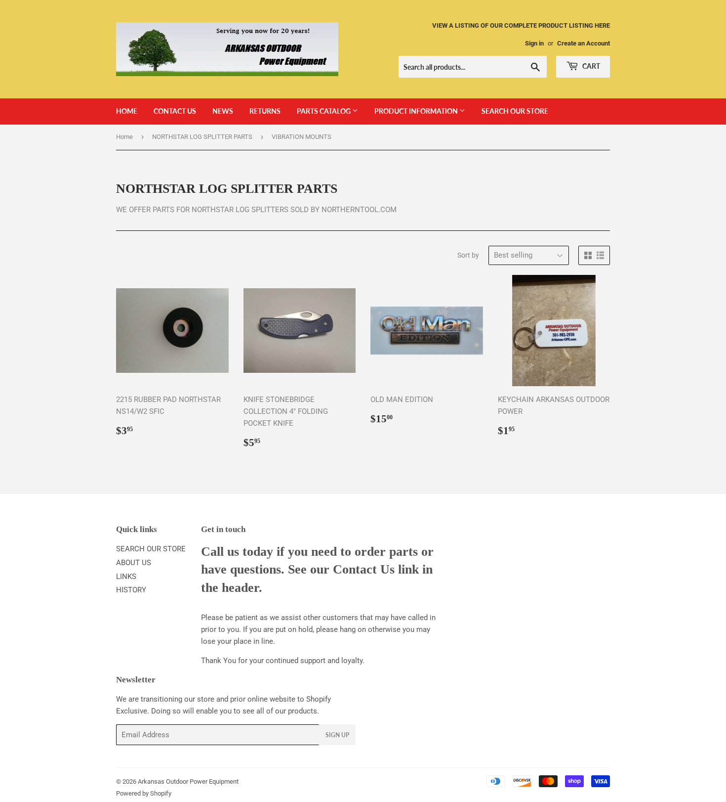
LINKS (126, 576)
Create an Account (583, 43)
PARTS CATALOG (324, 111)
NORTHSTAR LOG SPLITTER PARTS (202, 136)
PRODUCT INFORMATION (416, 111)
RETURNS (265, 111)
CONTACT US (175, 111)
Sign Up (337, 735)
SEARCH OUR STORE (515, 111)
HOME (126, 111)
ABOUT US (133, 562)
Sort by (468, 255)
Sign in (534, 43)
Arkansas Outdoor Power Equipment (188, 781)
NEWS (222, 111)
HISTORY (131, 589)
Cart (590, 66)
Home (124, 136)
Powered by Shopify (143, 793)
